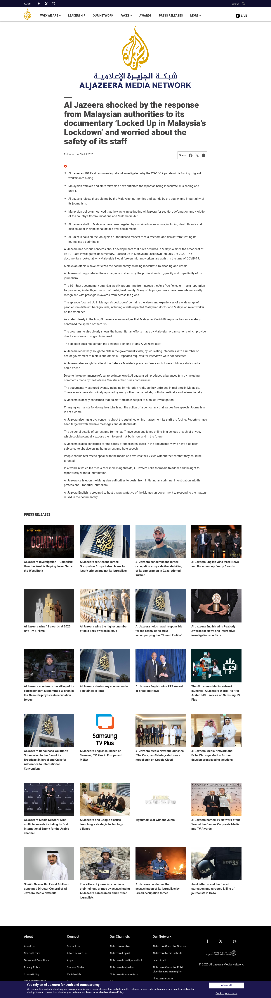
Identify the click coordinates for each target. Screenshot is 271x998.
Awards (145, 15)
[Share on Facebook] (190, 155)
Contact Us (73, 946)
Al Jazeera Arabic (120, 946)
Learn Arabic (160, 960)
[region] (135, 989)
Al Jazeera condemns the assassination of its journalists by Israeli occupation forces (158, 889)
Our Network (103, 15)
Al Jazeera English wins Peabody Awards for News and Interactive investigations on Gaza (213, 631)
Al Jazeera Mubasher (122, 967)
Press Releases (171, 15)
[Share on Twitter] (197, 155)
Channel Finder (75, 967)
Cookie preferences (226, 993)
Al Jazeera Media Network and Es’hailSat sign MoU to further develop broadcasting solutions (212, 755)
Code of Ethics (32, 953)
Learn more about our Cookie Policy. (105, 992)
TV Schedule (74, 974)
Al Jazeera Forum (163, 978)
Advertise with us (76, 953)
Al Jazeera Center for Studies (169, 946)
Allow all (226, 985)
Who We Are (49, 15)
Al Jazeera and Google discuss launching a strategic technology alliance (101, 824)
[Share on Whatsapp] (203, 155)
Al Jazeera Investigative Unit (126, 960)
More (194, 15)
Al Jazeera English (120, 953)
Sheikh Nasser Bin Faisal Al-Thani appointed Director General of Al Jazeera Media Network (46, 889)
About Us (29, 946)
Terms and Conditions (36, 960)
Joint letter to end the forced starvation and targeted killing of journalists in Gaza (212, 889)
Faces (125, 15)
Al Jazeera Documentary (124, 974)
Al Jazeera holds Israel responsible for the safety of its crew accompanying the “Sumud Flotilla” (159, 631)
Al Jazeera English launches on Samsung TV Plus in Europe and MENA (101, 755)
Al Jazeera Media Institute (167, 953)
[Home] (30, 14)
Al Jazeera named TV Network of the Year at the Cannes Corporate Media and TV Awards (216, 824)
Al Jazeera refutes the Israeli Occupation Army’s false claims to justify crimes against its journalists (103, 566)
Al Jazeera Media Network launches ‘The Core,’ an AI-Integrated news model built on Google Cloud (160, 755)
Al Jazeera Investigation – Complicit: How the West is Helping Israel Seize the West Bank (48, 566)
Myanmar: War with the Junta (155, 820)
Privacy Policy (32, 967)
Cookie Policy (31, 974)
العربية (27, 4)
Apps (70, 960)
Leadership (76, 15)
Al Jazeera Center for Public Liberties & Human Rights (168, 969)
